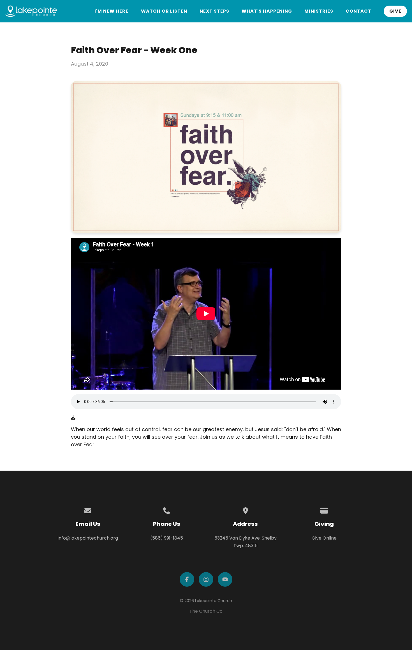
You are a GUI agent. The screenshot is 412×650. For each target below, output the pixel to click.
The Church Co (206, 611)
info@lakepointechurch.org (88, 538)
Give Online (324, 538)
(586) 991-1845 (166, 538)
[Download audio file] (73, 417)
